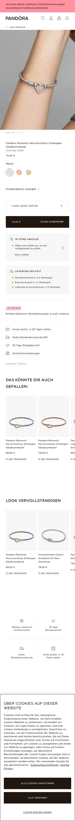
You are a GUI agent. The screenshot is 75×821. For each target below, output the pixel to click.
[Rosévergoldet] (19, 172)
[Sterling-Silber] (9, 172)
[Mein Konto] (51, 18)
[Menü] (67, 18)
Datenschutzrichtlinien (45, 765)
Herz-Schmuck (17, 27)
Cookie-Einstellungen (37, 812)
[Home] (17, 18)
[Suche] (43, 18)
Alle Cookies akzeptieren (37, 783)
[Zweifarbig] (28, 172)
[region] (37, 757)
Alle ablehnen (37, 797)
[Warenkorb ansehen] (59, 18)
